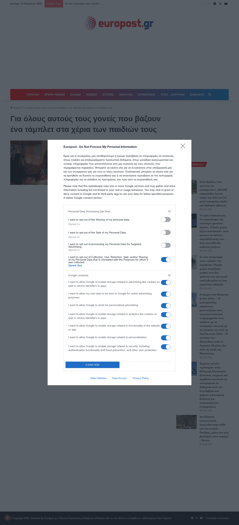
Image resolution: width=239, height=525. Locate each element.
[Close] (184, 147)
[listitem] (119, 211)
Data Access (119, 378)
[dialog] (119, 262)
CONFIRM (93, 365)
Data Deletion (98, 378)
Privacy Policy (141, 378)
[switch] (166, 219)
